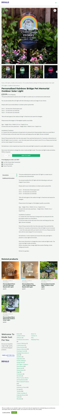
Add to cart (26, 155)
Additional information (8, 178)
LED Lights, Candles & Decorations (13, 82)
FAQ (32, 337)
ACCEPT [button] (14, 412)
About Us (33, 334)
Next (57, 72)
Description (5, 175)
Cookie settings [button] (6, 412)
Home (3, 82)
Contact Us (34, 335)
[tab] (9, 175)
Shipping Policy (35, 339)
